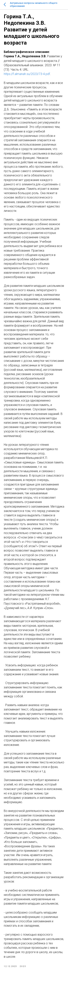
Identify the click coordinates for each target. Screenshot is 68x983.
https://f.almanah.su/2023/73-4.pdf (27, 74)
